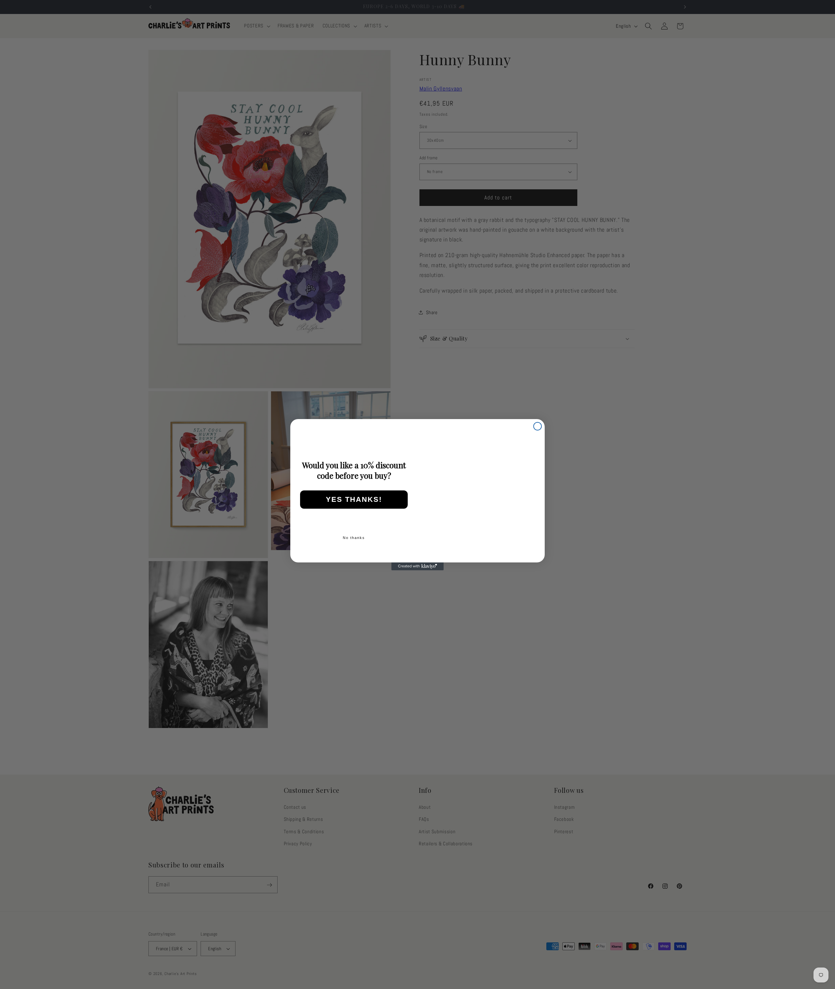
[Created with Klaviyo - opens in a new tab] (417, 566)
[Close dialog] (537, 426)
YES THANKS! (354, 499)
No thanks (354, 538)
